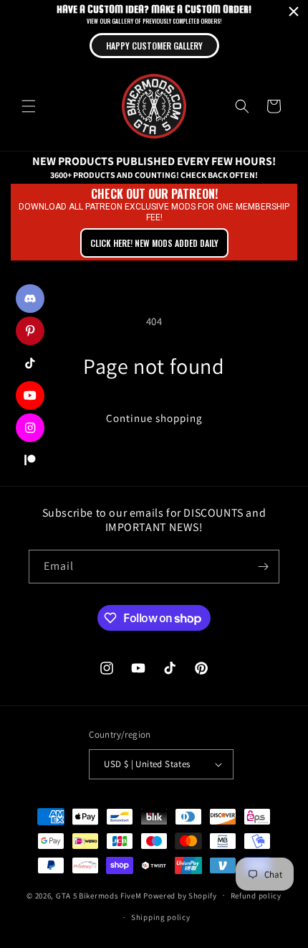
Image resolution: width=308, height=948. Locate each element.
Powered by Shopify (180, 895)
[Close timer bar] (293, 11)
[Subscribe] (263, 566)
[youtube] (30, 395)
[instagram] (30, 427)
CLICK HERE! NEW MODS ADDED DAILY (154, 243)
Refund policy (256, 896)
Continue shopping (154, 418)
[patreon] (30, 460)
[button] (28, 106)
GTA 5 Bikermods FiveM (99, 895)
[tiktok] (30, 363)
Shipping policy (161, 917)
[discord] (30, 298)
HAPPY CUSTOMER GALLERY (154, 45)
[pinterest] (30, 330)
